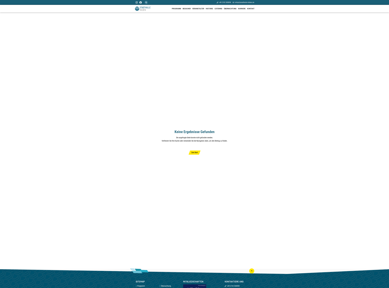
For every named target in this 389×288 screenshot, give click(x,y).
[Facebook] (140, 2)
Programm (176, 9)
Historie (209, 9)
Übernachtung (230, 9)
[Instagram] (137, 2)
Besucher (187, 9)
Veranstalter (198, 9)
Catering (218, 9)
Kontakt (250, 9)
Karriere (242, 9)
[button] (146, 2)
